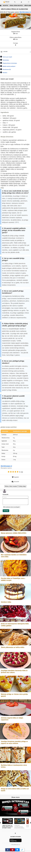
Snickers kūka (6, 602)
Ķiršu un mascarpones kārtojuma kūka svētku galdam (15, 624)
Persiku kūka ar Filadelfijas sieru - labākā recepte (13, 579)
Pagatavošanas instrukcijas (10, 63)
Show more (15, 797)
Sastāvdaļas (6, 60)
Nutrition (5, 72)
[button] (28, 2)
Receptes (5, 5)
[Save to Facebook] (7, 849)
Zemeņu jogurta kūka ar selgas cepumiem (12, 719)
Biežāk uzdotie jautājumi (9, 66)
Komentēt (16, 481)
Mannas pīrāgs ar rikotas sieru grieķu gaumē (14, 695)
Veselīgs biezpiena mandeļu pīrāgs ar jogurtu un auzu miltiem (14, 742)
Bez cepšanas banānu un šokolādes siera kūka (14, 555)
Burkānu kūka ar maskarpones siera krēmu (14, 766)
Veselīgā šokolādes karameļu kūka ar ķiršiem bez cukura (14, 671)
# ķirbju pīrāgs (22, 486)
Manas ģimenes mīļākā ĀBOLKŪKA (13, 533)
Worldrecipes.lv (25, 12)
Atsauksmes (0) (7, 69)
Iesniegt (6, 510)
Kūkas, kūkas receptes (16, 5)
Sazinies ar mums (15, 836)
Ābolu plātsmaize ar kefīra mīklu (12, 647)
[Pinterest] (15, 833)
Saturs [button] (5, 51)
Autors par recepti (7, 56)
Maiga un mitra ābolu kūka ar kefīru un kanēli (15, 789)
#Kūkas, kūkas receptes (11, 486)
